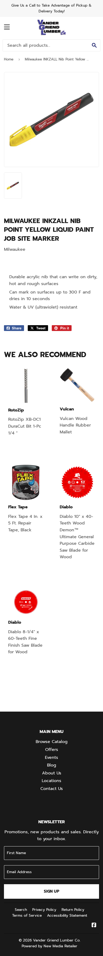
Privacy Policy (44, 909)
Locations (51, 781)
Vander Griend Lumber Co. (57, 940)
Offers (51, 749)
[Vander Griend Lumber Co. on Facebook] (94, 925)
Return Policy (73, 909)
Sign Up (51, 891)
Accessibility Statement (67, 915)
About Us (51, 773)
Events (51, 757)
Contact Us (51, 788)
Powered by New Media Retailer (49, 946)
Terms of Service (27, 915)
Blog (51, 765)
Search (21, 909)
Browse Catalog (52, 742)
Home (8, 59)
